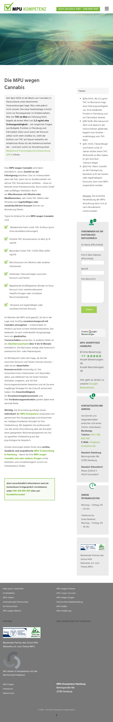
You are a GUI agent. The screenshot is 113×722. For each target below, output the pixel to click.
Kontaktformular (15, 494)
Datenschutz (8, 693)
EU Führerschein (10, 606)
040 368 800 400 (21, 491)
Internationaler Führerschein (15, 602)
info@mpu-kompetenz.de (91, 444)
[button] (107, 8)
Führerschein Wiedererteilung (69, 602)
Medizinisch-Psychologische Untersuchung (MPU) (28, 153)
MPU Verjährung (63, 610)
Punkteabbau (9, 593)
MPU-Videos (8, 597)
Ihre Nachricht (88, 279)
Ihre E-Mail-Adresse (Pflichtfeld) (91, 257)
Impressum (8, 688)
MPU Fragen (8, 684)
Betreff (84, 269)
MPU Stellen (61, 606)
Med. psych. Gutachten (13, 588)
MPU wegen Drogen (65, 597)
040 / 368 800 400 (90, 436)
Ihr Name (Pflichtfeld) (92, 245)
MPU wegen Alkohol (12, 610)
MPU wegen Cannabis (66, 593)
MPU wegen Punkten (65, 588)
